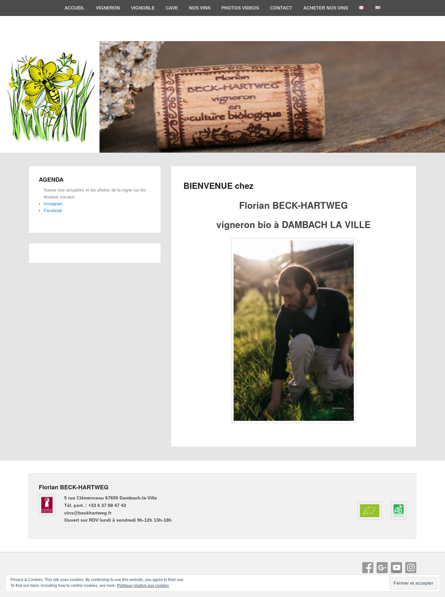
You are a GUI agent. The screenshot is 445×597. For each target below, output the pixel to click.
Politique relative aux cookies (143, 585)
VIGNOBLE (143, 7)
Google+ (382, 567)
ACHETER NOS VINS (325, 7)
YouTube (396, 567)
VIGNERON (108, 7)
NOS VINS (199, 7)
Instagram (53, 203)
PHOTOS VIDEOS (240, 7)
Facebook (53, 210)
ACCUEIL (75, 7)
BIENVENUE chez (218, 185)
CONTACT (281, 7)
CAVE (172, 7)
